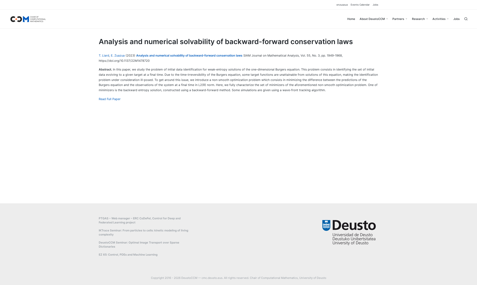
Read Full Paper (110, 99)
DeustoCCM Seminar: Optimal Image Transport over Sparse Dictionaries (139, 245)
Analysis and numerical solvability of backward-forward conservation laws (189, 55)
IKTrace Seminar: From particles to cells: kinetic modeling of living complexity (143, 232)
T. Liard (104, 55)
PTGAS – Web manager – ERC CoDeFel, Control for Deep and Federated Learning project (140, 220)
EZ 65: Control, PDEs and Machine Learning (128, 254)
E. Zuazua (118, 55)
